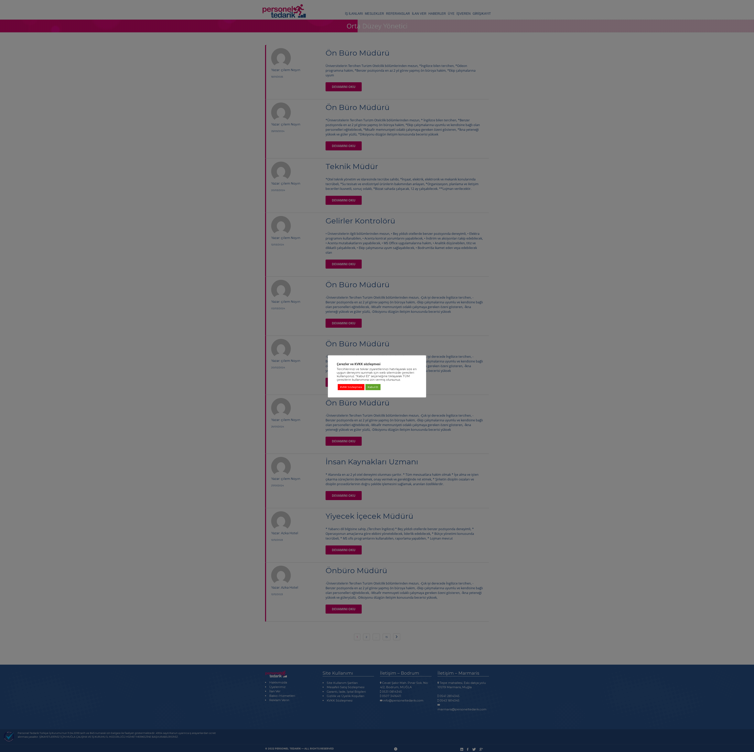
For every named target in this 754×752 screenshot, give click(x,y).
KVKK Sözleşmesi (351, 387)
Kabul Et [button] (373, 387)
